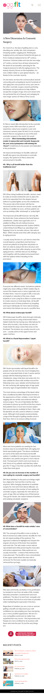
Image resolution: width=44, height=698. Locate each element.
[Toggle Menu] (39, 5)
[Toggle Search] (32, 5)
